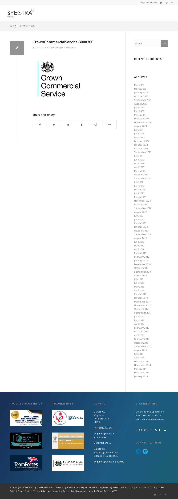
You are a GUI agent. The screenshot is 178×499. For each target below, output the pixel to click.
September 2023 (142, 152)
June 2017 (139, 316)
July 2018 (138, 279)
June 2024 (139, 133)
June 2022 (139, 185)
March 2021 (140, 197)
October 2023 (141, 148)
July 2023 (138, 156)
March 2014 (140, 368)
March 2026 (140, 88)
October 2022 (141, 174)
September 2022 (142, 178)
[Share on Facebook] (40, 124)
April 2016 (139, 335)
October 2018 (141, 267)
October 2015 (141, 342)
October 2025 (141, 96)
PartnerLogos (57, 47)
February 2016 (141, 338)
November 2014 (142, 365)
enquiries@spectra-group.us (109, 461)
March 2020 (140, 223)
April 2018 (139, 290)
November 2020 (142, 200)
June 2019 (139, 241)
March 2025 (140, 114)
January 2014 (141, 376)
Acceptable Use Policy (58, 491)
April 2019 (139, 249)
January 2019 (141, 260)
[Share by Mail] (109, 124)
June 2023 (139, 159)
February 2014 (141, 372)
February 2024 (141, 141)
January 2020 (141, 226)
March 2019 (140, 253)
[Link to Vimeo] (166, 2)
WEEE (114, 491)
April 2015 (139, 357)
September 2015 (142, 346)
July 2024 (138, 129)
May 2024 (139, 137)
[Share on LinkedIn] (68, 124)
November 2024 (142, 122)
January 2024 (141, 144)
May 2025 (139, 111)
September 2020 (142, 208)
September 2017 (142, 312)
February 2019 (141, 256)
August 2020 (140, 212)
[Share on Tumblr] (82, 124)
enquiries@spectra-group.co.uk (104, 435)
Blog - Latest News (22, 26)
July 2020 (138, 215)
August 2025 (140, 103)
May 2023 (139, 163)
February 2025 (141, 118)
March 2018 (140, 294)
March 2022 (140, 189)
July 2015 (138, 353)
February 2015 (141, 361)
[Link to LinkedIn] (161, 2)
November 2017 (142, 305)
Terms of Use (39, 491)
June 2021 (139, 193)
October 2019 (141, 230)
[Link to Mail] (172, 2)
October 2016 (141, 331)
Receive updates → (151, 430)
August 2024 (140, 126)
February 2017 (141, 327)
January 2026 (141, 92)
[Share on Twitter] (54, 124)
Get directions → (102, 442)
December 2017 (142, 301)
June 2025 (139, 107)
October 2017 (141, 309)
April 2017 (139, 323)
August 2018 (140, 275)
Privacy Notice (24, 491)
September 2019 (142, 234)
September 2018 (142, 271)
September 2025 (142, 99)
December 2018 (142, 264)
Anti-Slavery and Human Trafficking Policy (90, 491)
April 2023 (139, 167)
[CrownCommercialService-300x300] (17, 48)
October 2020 (141, 204)
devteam (72, 47)
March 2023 (140, 170)
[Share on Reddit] (96, 124)
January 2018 (141, 297)
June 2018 (139, 282)
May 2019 (139, 245)
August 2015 (140, 350)
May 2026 (139, 85)
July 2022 (138, 182)
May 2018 (139, 286)
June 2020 (139, 219)
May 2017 (139, 320)
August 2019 (140, 238)
